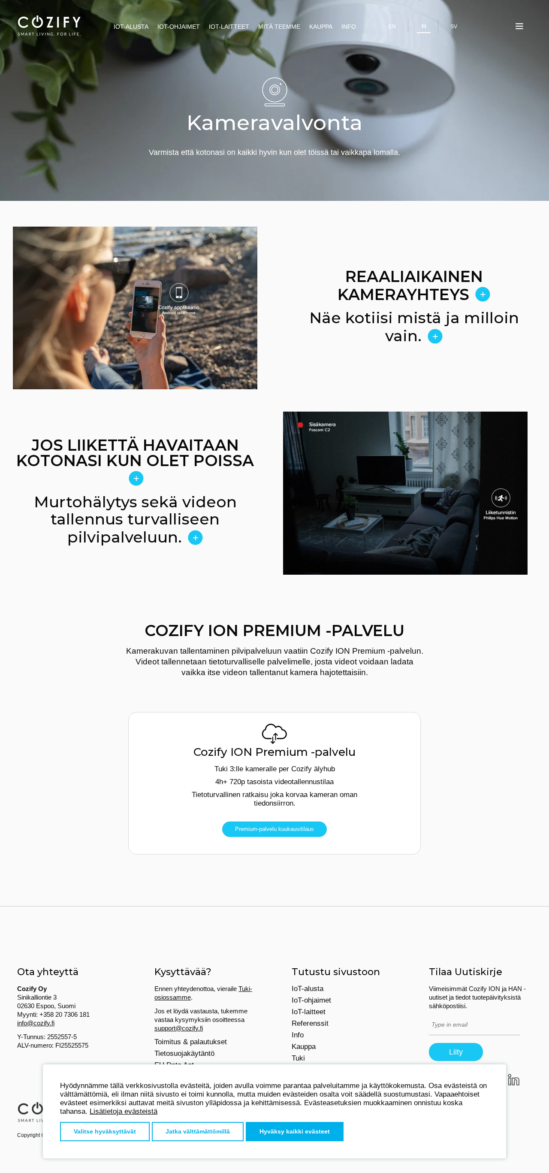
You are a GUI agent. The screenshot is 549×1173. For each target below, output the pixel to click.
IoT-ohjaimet (178, 26)
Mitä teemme (279, 26)
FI (424, 27)
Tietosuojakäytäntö (184, 1053)
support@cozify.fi (178, 1028)
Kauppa (320, 26)
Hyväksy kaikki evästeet (294, 1131)
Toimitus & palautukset (190, 1042)
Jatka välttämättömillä (198, 1131)
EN (392, 27)
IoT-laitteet (229, 26)
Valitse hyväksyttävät (105, 1131)
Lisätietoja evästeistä (123, 1111)
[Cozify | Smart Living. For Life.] (49, 26)
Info (348, 26)
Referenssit (310, 1023)
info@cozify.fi (35, 1023)
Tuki (298, 1058)
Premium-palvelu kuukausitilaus (274, 829)
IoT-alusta (131, 26)
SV (453, 27)
